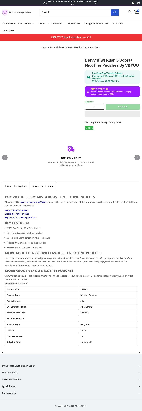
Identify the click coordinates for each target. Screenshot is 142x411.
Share (90, 128)
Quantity (89, 101)
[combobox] (79, 12)
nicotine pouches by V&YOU (34, 202)
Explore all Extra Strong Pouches (20, 217)
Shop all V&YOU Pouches (16, 210)
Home (44, 47)
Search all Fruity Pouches (17, 214)
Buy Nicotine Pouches (75, 405)
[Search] (115, 12)
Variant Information (43, 186)
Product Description (15, 186)
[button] (112, 114)
